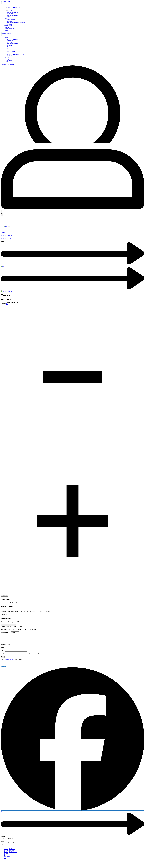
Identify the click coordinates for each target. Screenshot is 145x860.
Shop (2, 229)
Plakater (3, 232)
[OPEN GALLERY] (6, 226)
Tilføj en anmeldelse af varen (8, 624)
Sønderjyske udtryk (6, 238)
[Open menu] (1, 3)
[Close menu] (1, 35)
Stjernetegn (7, 856)
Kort (5, 858)
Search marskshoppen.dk (7, 842)
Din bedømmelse (6, 632)
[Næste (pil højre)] (3, 841)
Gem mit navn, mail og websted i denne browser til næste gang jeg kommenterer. (24, 653)
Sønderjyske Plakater (6, 235)
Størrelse (3, 303)
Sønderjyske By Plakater (10, 852)
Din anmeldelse (5, 644)
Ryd (7, 304)
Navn (3, 647)
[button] (9, 226)
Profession (7, 853)
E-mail (3, 650)
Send (2, 656)
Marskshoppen (9, 659)
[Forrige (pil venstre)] (1, 841)
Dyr (5, 855)
